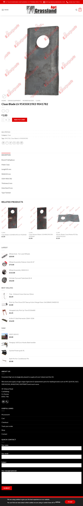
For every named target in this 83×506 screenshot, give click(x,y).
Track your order (7, 426)
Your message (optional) (9, 471)
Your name (5, 445)
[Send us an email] (3, 401)
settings (57, 502)
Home (4, 100)
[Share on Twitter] (10, 143)
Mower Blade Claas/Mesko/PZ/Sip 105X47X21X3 (67, 235)
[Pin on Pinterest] (18, 143)
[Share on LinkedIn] (21, 143)
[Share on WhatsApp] (3, 143)
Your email (5, 453)
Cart (3, 418)
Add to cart (19, 120)
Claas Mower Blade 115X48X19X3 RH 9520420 (41, 235)
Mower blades (28, 100)
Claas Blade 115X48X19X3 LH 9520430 (14, 235)
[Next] (81, 224)
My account (6, 414)
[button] (5, 9)
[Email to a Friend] (14, 143)
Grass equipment (14, 100)
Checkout (5, 422)
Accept (70, 502)
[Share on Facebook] (7, 143)
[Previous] (1, 224)
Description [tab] (6, 155)
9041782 (7, 138)
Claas (38, 100)
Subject (4, 462)
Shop (3, 430)
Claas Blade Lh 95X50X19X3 (19, 138)
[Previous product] (7, 110)
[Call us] (7, 401)
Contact (4, 434)
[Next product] (3, 110)
